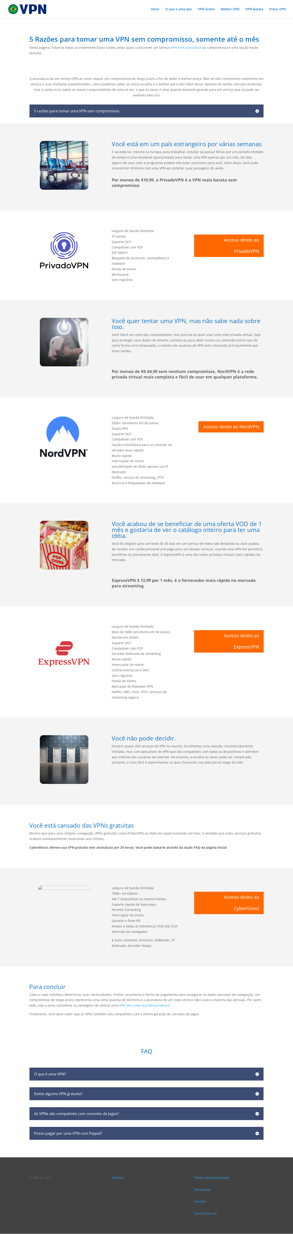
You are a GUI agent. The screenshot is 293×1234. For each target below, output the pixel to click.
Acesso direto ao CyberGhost (241, 902)
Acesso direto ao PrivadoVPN (241, 245)
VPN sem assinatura (186, 47)
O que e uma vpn (178, 9)
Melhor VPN (230, 9)
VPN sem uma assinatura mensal (144, 1005)
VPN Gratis (206, 9)
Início (155, 9)
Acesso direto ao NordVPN (231, 427)
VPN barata (254, 9)
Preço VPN (277, 9)
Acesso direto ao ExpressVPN (241, 641)
